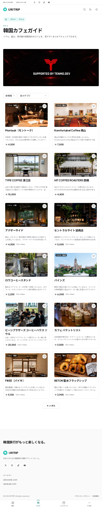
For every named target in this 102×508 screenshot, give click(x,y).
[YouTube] (48, 2)
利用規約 (95, 496)
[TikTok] (44, 2)
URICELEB (21, 2)
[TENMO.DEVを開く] (51, 67)
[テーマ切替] (90, 9)
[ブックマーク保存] (44, 106)
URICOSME (8, 2)
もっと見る (51, 406)
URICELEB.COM (9, 484)
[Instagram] (39, 2)
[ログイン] (96, 9)
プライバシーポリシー (82, 496)
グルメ (13, 19)
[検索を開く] (84, 9)
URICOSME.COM (10, 480)
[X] (34, 2)
